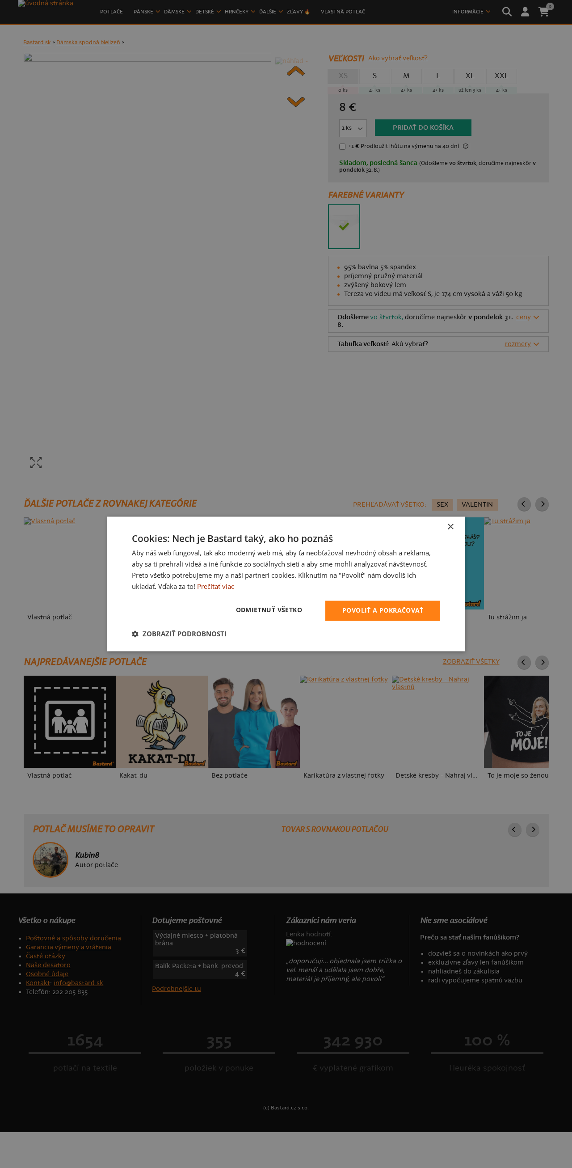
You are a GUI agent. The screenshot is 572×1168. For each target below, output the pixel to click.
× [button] (450, 527)
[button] (179, 634)
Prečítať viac (215, 586)
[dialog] (286, 583)
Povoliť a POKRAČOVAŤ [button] (382, 610)
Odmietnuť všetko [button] (269, 610)
